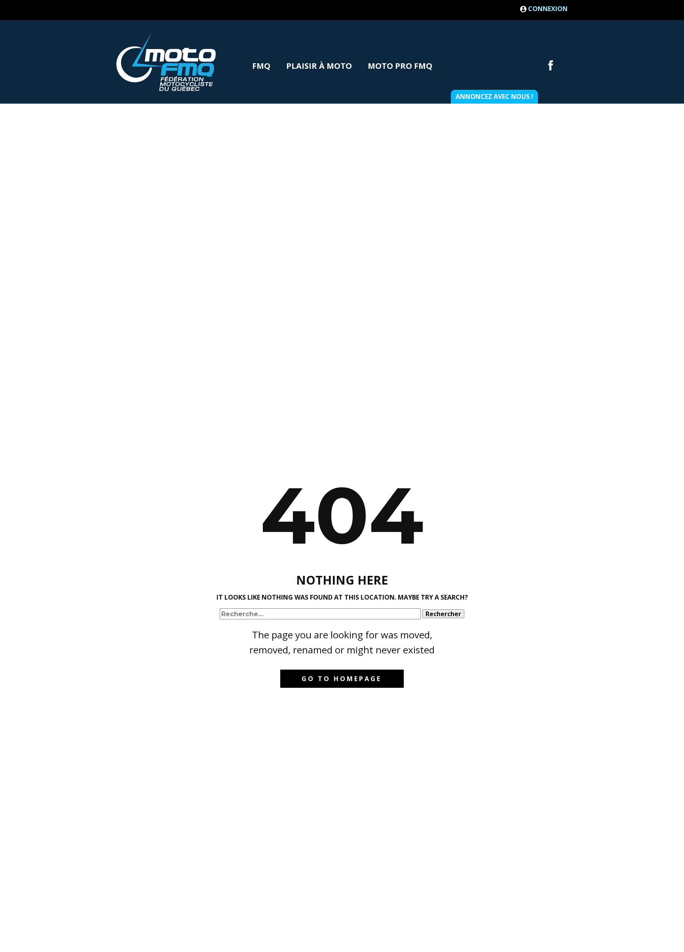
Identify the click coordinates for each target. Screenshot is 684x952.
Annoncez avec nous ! (494, 96)
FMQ (261, 66)
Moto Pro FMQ (400, 66)
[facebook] (551, 65)
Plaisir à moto (319, 66)
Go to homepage (342, 678)
